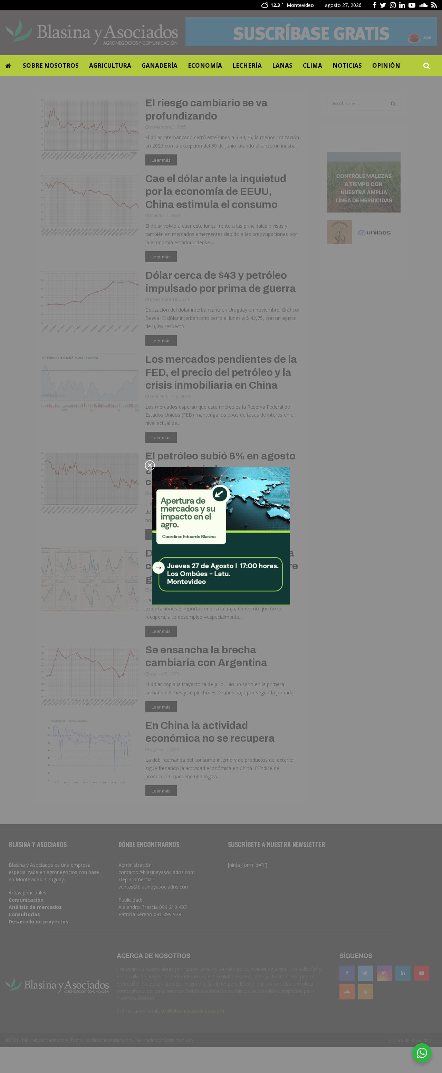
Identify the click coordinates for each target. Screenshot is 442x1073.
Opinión (386, 65)
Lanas (282, 65)
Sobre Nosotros (51, 65)
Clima (312, 65)
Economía (205, 65)
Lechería (247, 65)
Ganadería (159, 65)
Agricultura (110, 65)
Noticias (347, 65)
